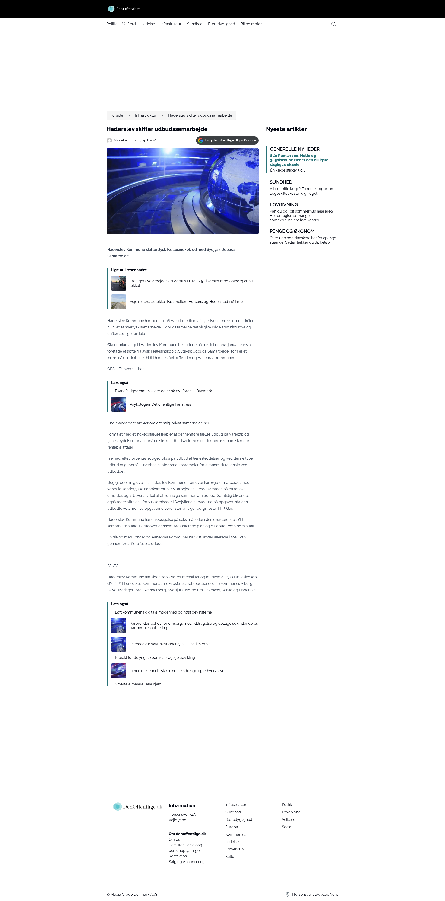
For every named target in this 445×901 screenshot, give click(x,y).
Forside (117, 115)
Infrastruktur (170, 24)
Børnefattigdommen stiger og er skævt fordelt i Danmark (163, 391)
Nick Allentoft (123, 140)
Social (287, 827)
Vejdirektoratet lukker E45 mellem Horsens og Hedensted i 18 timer (187, 301)
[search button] (333, 24)
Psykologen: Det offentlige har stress (161, 404)
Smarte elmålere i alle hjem (138, 684)
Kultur (230, 856)
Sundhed (195, 24)
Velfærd (129, 24)
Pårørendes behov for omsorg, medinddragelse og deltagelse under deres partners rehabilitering (194, 625)
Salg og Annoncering (187, 862)
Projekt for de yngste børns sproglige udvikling (155, 657)
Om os (174, 839)
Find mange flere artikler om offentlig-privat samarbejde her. (158, 423)
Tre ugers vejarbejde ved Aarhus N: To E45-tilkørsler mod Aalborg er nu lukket (191, 283)
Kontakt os (178, 856)
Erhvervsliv (234, 849)
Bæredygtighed (221, 24)
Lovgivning (291, 812)
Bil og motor (251, 24)
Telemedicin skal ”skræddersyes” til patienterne (170, 644)
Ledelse (148, 24)
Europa (231, 827)
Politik (112, 24)
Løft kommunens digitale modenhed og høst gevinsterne (163, 612)
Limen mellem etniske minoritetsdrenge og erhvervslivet (178, 671)
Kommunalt (235, 834)
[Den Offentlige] (222, 9)
